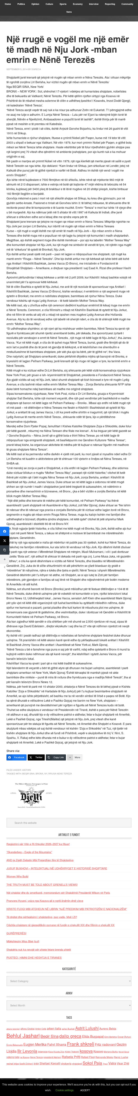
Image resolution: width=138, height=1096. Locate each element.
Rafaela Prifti (71, 1056)
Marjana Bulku (111, 1051)
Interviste (43, 1051)
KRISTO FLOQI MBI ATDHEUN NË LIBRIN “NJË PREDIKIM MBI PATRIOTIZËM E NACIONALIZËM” (66, 909)
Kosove (98, 1051)
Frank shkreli (80, 1043)
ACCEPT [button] (85, 1090)
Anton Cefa (40, 1028)
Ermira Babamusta (14, 1044)
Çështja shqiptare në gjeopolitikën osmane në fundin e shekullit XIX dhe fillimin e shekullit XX (60, 925)
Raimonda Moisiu (104, 1057)
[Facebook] (4, 531)
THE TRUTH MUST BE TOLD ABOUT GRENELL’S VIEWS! (42, 884)
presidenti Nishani (52, 1057)
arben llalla (54, 1028)
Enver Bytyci (124, 1036)
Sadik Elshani (26, 1063)
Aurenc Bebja (107, 1028)
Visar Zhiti (123, 1063)
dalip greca (70, 1036)
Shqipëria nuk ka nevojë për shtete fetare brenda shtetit (38, 949)
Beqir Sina (28, 773)
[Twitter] (4, 540)
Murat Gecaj (124, 1051)
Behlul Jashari (23, 1035)
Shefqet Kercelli (50, 1063)
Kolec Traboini (72, 1051)
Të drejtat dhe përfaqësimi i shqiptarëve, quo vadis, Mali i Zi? (41, 917)
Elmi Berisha (110, 1036)
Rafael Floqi (88, 1057)
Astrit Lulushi (87, 1028)
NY (45, 773)
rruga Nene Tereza (60, 773)
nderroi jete (12, 1057)
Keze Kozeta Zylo (56, 1051)
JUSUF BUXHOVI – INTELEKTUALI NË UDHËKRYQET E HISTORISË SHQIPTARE (56, 868)
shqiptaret (77, 1063)
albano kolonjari (13, 1029)
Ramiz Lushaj (121, 1057)
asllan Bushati (68, 1028)
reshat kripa (12, 1063)
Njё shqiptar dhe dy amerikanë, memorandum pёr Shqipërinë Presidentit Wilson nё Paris (58, 892)
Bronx (39, 773)
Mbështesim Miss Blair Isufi (22, 941)
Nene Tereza (36, 1057)
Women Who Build (17, 876)
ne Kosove (24, 1057)
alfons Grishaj (27, 1028)
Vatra (112, 1063)
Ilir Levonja (27, 1051)
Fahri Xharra (56, 1044)
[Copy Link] (4, 550)
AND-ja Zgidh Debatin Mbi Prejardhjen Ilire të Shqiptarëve (39, 860)
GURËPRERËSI (16, 933)
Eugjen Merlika (35, 1044)
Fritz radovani (105, 1044)
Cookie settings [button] (65, 1090)
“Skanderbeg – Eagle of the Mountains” (29, 852)
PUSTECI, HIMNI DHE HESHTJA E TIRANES (34, 957)
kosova (86, 1051)
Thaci (105, 1063)
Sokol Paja (92, 1063)
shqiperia (66, 1063)
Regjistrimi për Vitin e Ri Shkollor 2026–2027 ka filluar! (38, 844)
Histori (26, 769)
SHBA (36, 1063)
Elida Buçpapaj (93, 1036)
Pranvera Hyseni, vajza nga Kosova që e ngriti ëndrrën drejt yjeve (44, 900)
